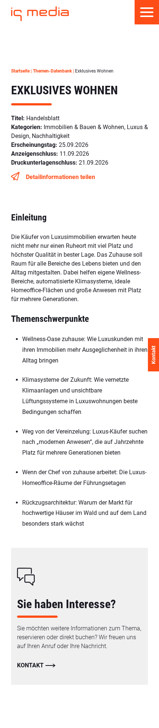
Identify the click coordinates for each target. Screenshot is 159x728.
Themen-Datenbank (52, 71)
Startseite (20, 71)
